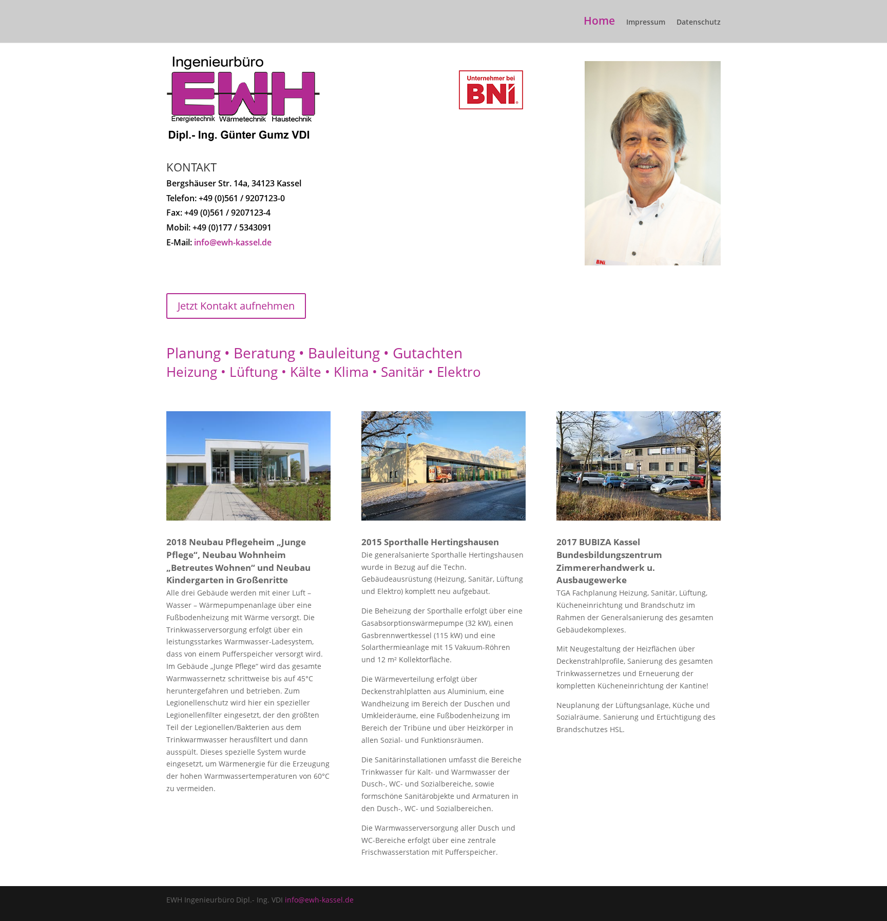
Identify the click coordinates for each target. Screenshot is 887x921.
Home (599, 22)
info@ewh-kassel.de (233, 242)
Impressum (645, 22)
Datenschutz (699, 22)
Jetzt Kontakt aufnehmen (236, 306)
